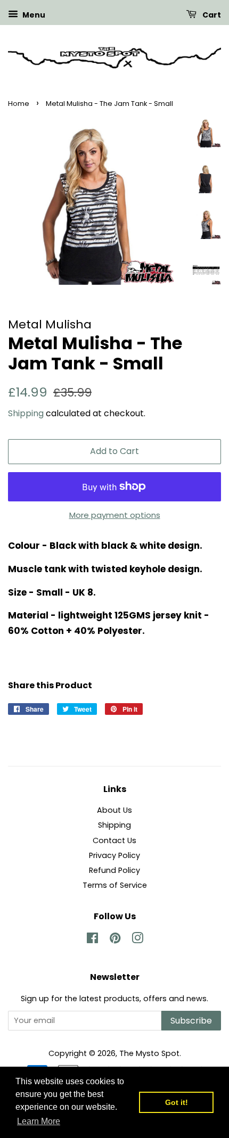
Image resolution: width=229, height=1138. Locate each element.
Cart (211, 15)
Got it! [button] (176, 1102)
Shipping (26, 413)
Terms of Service (115, 885)
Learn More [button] (38, 1121)
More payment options (114, 515)
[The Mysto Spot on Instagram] (137, 940)
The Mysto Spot (149, 1053)
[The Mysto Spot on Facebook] (92, 940)
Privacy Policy (114, 855)
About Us (114, 810)
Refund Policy (114, 870)
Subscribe (191, 1021)
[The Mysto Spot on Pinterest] (115, 940)
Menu (33, 15)
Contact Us (114, 840)
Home (18, 103)
